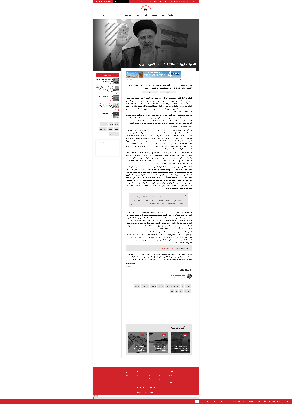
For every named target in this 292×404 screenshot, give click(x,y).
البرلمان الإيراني (160, 286)
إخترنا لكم (155, 1)
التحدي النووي (136, 286)
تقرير (195, 1)
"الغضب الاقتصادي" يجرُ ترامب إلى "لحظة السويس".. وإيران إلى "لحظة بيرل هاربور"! (104, 89)
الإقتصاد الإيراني (169, 286)
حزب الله (110, 129)
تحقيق (183, 1)
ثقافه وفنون (127, 14)
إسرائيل (116, 124)
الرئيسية (170, 14)
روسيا (105, 129)
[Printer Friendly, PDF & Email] (128, 267)
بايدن (106, 124)
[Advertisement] (159, 313)
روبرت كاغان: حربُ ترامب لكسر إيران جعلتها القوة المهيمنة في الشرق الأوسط (104, 106)
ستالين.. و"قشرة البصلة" (107, 113)
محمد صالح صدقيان (185, 79)
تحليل (188, 1)
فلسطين (154, 14)
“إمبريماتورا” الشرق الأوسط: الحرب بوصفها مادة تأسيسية (138, 348)
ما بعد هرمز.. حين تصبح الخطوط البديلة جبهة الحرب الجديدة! (159, 348)
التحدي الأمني (153, 286)
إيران (182, 286)
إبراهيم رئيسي (188, 286)
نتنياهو (172, 291)
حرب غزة (116, 129)
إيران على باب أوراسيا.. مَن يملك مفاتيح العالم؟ (105, 97)
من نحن (142, 1)
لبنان (162, 14)
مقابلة (166, 1)
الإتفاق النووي (176, 286)
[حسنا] (290, 401)
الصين (181, 291)
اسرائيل (111, 124)
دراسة (171, 1)
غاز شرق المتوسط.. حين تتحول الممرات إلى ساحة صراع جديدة (181, 348)
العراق (145, 14)
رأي (192, 1)
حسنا (197, 402)
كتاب (179, 1)
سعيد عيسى (185, 344)
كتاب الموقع (148, 1)
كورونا (170, 382)
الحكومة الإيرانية (188, 291)
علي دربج (164, 344)
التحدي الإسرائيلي (145, 286)
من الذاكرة (161, 1)
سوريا (137, 14)
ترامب (177, 291)
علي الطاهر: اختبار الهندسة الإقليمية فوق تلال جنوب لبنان (104, 80)
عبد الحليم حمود (141, 344)
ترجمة (175, 1)
